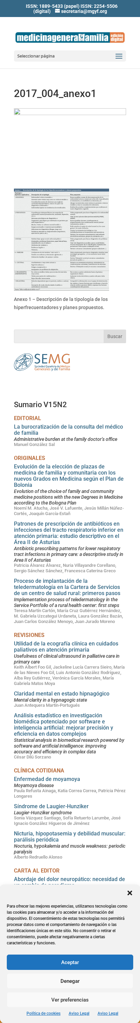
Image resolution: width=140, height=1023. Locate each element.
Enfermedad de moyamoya (47, 779)
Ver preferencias (70, 1000)
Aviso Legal (79, 1013)
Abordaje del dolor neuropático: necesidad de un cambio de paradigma (69, 882)
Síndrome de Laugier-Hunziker (51, 806)
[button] (129, 893)
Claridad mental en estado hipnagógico (61, 693)
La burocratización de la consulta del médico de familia (68, 429)
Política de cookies (43, 1013)
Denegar (70, 981)
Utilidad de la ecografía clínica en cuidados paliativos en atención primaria (66, 646)
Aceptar (70, 962)
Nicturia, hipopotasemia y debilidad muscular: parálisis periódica (69, 836)
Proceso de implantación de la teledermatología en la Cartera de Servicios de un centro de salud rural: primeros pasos (67, 587)
